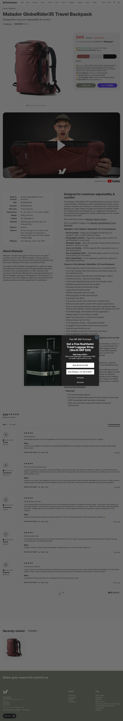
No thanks (80, 378)
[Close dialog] (96, 337)
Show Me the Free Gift (80, 365)
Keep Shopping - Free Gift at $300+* (80, 372)
